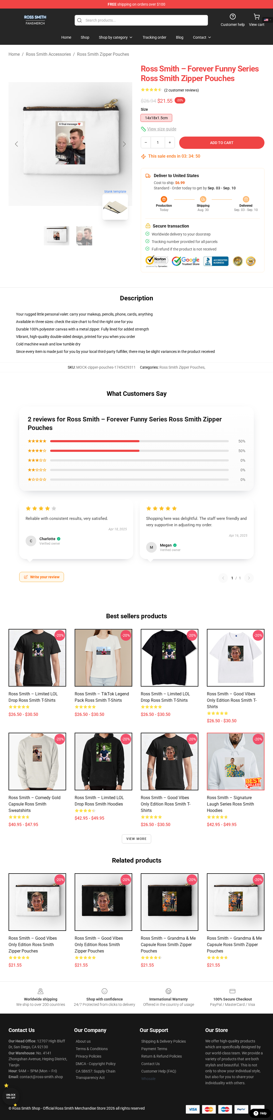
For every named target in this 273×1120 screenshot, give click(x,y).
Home (14, 54)
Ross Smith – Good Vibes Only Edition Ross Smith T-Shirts (231, 700)
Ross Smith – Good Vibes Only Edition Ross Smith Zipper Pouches (33, 945)
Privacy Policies (88, 1056)
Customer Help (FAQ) (158, 1071)
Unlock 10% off (10, 1096)
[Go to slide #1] (56, 235)
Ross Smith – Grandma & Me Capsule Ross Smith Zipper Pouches (168, 945)
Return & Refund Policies (161, 1056)
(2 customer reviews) (181, 90)
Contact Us (150, 1064)
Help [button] (263, 1113)
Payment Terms (154, 1049)
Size (144, 109)
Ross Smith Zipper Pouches (103, 54)
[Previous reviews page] (223, 578)
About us (83, 1041)
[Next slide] (124, 144)
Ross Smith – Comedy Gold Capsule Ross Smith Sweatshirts (35, 804)
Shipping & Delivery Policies (163, 1041)
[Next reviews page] (249, 578)
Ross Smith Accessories (48, 54)
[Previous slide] (16, 144)
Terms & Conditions (92, 1049)
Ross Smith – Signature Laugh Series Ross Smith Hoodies (230, 804)
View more (136, 839)
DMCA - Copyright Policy (96, 1064)
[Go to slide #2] (84, 235)
